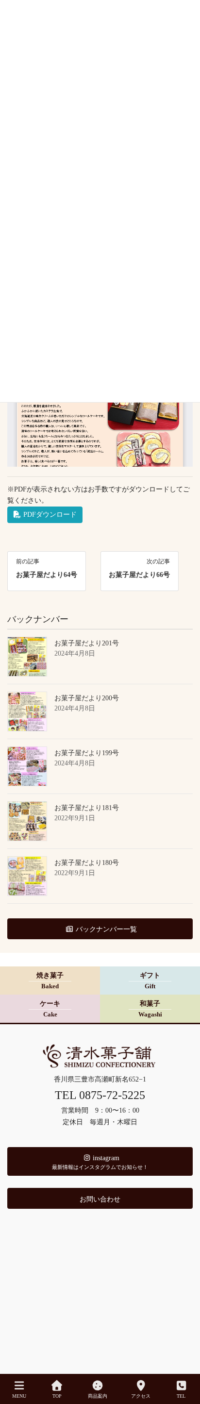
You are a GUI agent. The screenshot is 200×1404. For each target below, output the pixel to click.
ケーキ (50, 1009)
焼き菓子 (50, 981)
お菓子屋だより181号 (86, 808)
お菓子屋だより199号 (86, 753)
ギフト (150, 981)
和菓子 (150, 1009)
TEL (181, 1396)
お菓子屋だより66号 (139, 574)
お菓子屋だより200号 (86, 698)
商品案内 (97, 1396)
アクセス (140, 1396)
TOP (57, 1396)
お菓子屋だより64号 (46, 574)
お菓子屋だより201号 (86, 643)
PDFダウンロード (49, 514)
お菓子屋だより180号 (86, 862)
